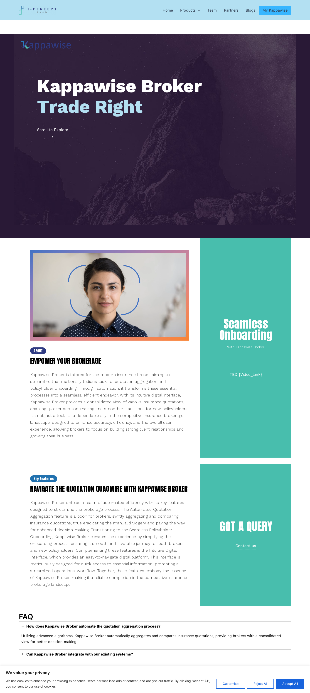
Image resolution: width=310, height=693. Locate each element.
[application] (198, 10)
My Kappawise (275, 10)
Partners (231, 10)
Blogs (250, 10)
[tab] (155, 634)
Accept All (290, 684)
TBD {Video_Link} (246, 374)
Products (188, 10)
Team (212, 10)
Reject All (260, 684)
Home (168, 10)
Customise (231, 684)
